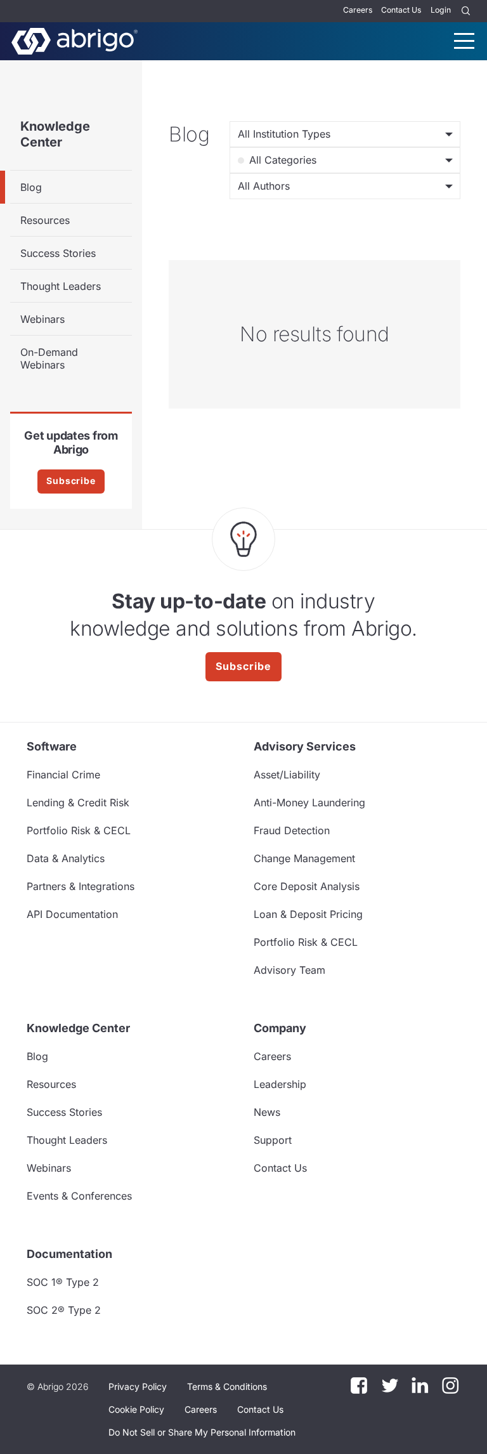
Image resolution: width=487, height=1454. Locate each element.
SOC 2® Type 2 (64, 1310)
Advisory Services (305, 746)
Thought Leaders (60, 286)
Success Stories (58, 253)
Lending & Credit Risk (78, 802)
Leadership (280, 1084)
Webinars (42, 319)
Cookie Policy (136, 1409)
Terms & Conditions (227, 1386)
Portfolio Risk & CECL (79, 830)
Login (441, 10)
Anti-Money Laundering (309, 802)
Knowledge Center (55, 134)
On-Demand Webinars (49, 358)
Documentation (69, 1254)
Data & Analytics (66, 858)
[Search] (466, 11)
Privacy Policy (137, 1386)
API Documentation (72, 914)
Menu (464, 41)
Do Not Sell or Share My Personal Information (201, 1432)
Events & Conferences (79, 1195)
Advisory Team (289, 970)
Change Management (304, 858)
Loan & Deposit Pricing (308, 914)
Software (52, 746)
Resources (45, 220)
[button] (202, 1432)
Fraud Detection (292, 830)
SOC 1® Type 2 (63, 1282)
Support (273, 1140)
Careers (357, 10)
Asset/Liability (287, 774)
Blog (31, 187)
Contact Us (401, 10)
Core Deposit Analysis (307, 886)
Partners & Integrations (80, 886)
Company (280, 1028)
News (267, 1112)
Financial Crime (63, 774)
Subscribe (71, 480)
